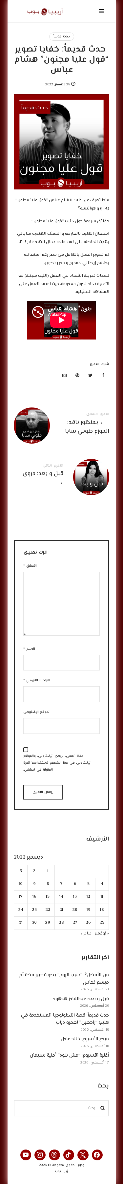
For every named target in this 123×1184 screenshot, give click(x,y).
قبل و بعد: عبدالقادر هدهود (81, 998)
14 (62, 897)
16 (34, 897)
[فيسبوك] (103, 376)
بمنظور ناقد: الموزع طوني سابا (61, 424)
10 (21, 884)
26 (88, 923)
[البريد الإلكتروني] (64, 376)
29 (48, 923)
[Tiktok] (69, 1155)
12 (89, 897)
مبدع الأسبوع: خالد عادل (85, 1039)
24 (20, 910)
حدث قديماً (61, 36)
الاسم (29, 649)
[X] (83, 1155)
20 (74, 910)
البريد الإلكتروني (36, 680)
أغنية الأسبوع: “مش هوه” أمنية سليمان (69, 1055)
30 (34, 923)
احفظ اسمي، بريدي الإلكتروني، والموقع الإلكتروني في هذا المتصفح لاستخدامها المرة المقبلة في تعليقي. (57, 763)
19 (89, 910)
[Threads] (54, 1155)
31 (21, 923)
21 (61, 910)
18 (102, 910)
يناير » (86, 933)
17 (21, 897)
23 (34, 910)
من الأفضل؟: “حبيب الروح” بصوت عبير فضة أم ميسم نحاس (64, 978)
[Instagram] (40, 1155)
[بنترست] (77, 376)
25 (102, 923)
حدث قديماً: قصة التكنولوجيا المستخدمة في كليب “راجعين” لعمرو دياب (65, 1018)
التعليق (30, 566)
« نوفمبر (102, 933)
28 (61, 923)
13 (75, 897)
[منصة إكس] (90, 376)
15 (48, 897)
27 (75, 923)
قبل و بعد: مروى (61, 476)
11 (102, 897)
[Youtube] (26, 1155)
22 (48, 910)
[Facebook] (97, 1155)
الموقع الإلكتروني (37, 712)
